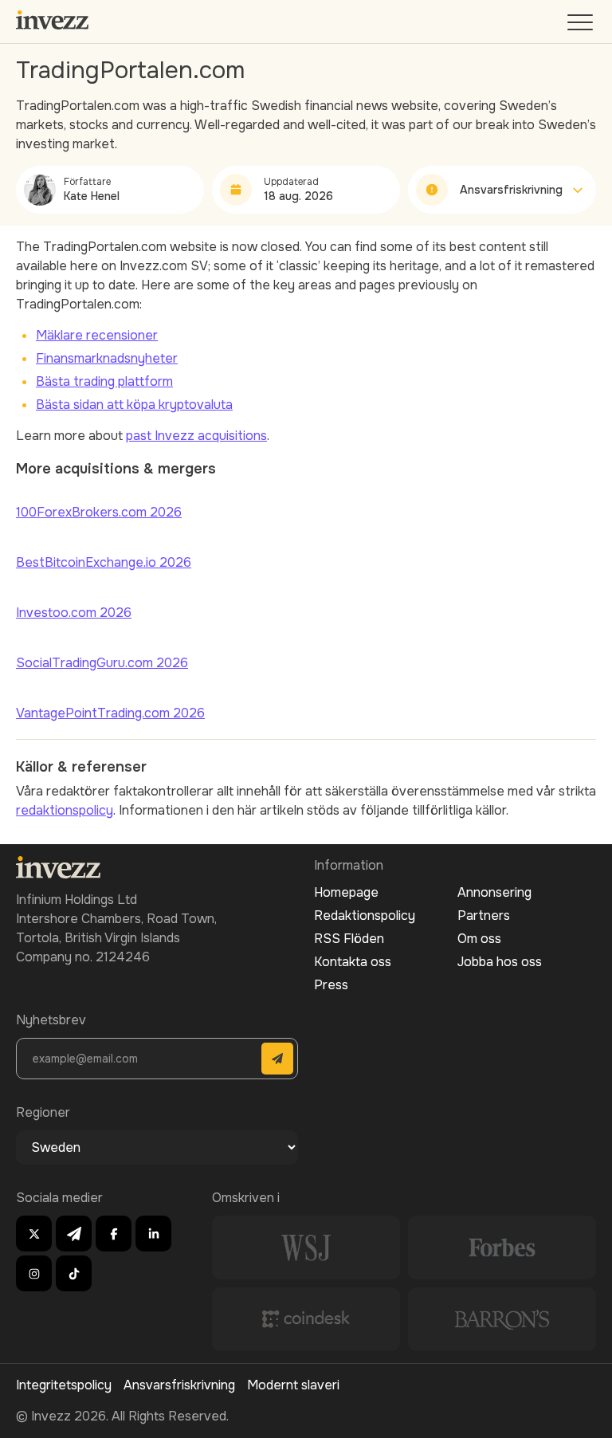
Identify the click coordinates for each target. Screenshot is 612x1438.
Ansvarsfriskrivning (179, 1385)
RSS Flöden (349, 938)
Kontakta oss (352, 961)
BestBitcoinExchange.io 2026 (103, 562)
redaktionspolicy (64, 810)
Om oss (479, 938)
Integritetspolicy (64, 1385)
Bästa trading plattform (104, 381)
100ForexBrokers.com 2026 (99, 512)
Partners (483, 915)
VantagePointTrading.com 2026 (110, 713)
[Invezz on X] (34, 1233)
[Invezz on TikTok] (74, 1273)
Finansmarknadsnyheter (107, 358)
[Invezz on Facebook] (113, 1233)
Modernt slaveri (293, 1385)
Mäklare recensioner (97, 335)
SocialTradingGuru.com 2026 (102, 662)
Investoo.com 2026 (73, 612)
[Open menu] (581, 26)
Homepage (346, 892)
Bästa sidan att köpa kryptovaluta (134, 404)
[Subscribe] (277, 1059)
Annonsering (494, 892)
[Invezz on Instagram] (34, 1273)
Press (331, 984)
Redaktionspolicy (364, 915)
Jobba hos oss (499, 961)
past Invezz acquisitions (196, 435)
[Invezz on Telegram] (74, 1233)
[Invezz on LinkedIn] (153, 1233)
